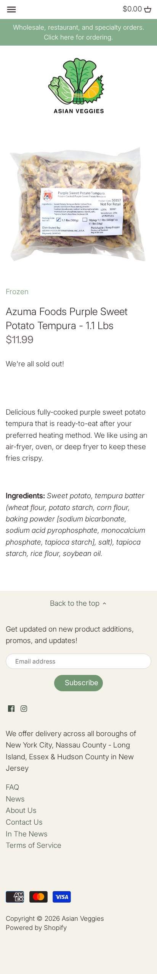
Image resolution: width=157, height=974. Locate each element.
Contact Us (24, 822)
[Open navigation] (11, 9)
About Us (21, 810)
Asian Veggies (83, 918)
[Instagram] (24, 708)
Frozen (17, 291)
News (15, 799)
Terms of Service (33, 845)
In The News (27, 834)
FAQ (12, 787)
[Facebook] (11, 708)
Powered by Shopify (36, 927)
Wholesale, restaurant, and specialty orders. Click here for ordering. (78, 32)
